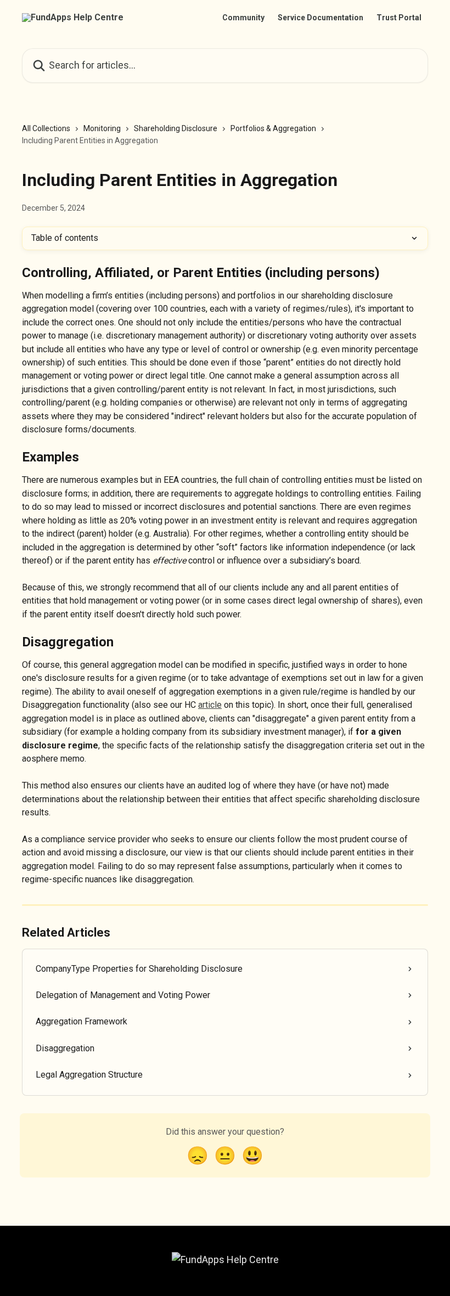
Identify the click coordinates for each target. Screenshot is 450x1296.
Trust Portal (398, 17)
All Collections (46, 128)
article (210, 705)
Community (243, 17)
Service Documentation (320, 17)
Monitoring (102, 128)
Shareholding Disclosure (175, 128)
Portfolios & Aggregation (273, 128)
